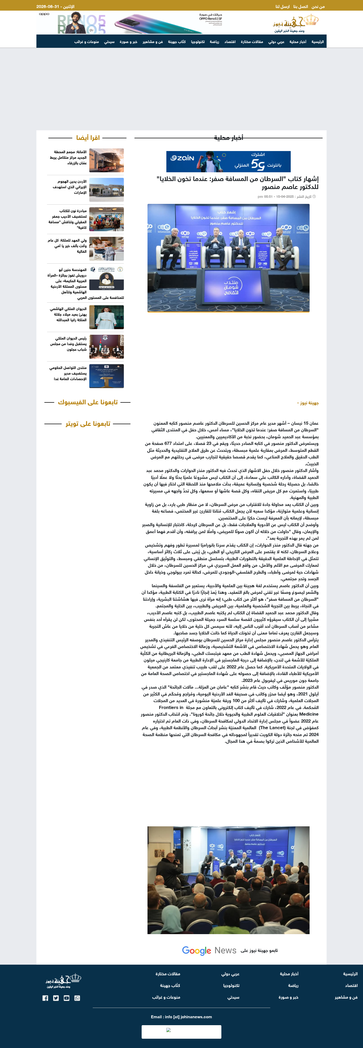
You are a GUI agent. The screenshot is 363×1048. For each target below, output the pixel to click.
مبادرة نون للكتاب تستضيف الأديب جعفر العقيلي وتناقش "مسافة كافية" (68, 218)
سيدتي (109, 41)
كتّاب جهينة (177, 41)
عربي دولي (276, 41)
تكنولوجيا (198, 41)
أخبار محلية (298, 41)
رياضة (214, 41)
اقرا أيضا (88, 136)
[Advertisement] (181, 89)
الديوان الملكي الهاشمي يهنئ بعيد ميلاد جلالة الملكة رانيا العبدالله (68, 314)
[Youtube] (66, 997)
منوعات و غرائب (86, 41)
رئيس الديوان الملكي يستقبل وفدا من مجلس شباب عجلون (68, 343)
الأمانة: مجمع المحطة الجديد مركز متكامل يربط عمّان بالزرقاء (68, 157)
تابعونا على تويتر (88, 422)
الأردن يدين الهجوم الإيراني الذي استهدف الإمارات (70, 186)
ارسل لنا (283, 5)
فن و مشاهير (153, 41)
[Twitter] (56, 997)
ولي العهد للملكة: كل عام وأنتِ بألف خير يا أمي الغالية (67, 245)
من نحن (318, 5)
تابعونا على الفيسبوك (88, 401)
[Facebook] (45, 997)
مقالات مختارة (252, 41)
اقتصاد (230, 41)
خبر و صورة (128, 41)
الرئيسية (318, 41)
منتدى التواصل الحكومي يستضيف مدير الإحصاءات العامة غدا (68, 372)
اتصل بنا (300, 5)
